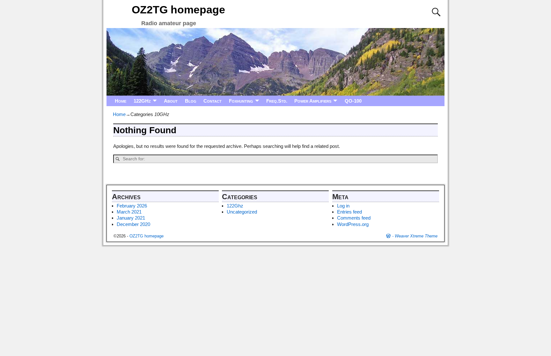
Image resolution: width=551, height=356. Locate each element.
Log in (343, 205)
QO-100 (353, 101)
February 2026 (132, 205)
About (171, 101)
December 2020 (133, 224)
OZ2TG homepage (178, 10)
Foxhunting (241, 101)
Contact (212, 101)
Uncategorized (242, 211)
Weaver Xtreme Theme (416, 236)
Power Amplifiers (312, 101)
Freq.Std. (276, 101)
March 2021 (129, 211)
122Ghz (235, 205)
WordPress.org (353, 224)
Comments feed (354, 218)
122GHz (142, 101)
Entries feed (349, 211)
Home (120, 101)
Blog (190, 101)
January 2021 (131, 218)
